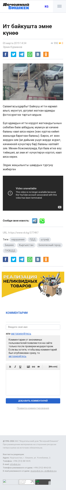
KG (46, 6)
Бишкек (9, 245)
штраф (45, 239)
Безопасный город (50, 245)
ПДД (33, 239)
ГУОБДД (10, 250)
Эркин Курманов (12, 47)
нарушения (17, 239)
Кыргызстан (26, 245)
